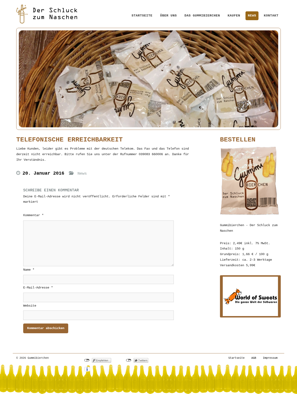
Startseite (142, 15)
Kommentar (33, 215)
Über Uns (168, 15)
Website (29, 306)
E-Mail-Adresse (38, 287)
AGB (253, 358)
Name (28, 270)
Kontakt (271, 15)
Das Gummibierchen (202, 15)
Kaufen (234, 15)
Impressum (270, 358)
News (252, 15)
